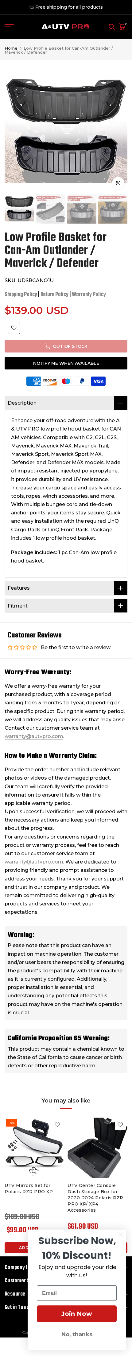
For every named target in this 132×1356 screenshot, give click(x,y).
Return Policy (54, 295)
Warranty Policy (89, 295)
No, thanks (76, 1334)
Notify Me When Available (66, 363)
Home (11, 48)
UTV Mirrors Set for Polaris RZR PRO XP (29, 1188)
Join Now (76, 1313)
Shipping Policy (21, 295)
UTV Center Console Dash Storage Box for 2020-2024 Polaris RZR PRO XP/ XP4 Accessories (95, 1198)
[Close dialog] (121, 1234)
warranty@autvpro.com (34, 736)
